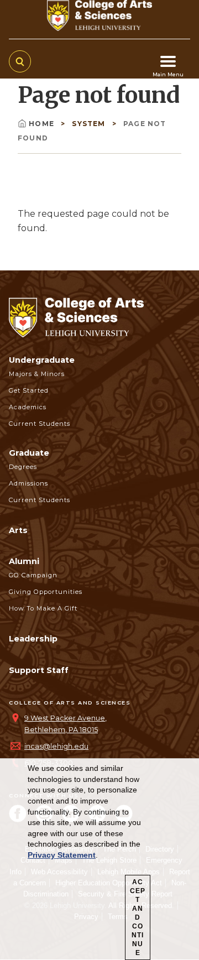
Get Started (29, 390)
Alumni (24, 561)
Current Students (39, 423)
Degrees (23, 467)
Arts (18, 530)
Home (42, 123)
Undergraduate (42, 360)
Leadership (33, 639)
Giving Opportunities (45, 592)
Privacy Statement (62, 855)
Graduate (29, 453)
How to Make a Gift (43, 608)
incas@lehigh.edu (56, 746)
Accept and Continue (137, 917)
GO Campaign (33, 575)
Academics (27, 407)
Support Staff (39, 670)
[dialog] (99, 859)
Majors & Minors (37, 374)
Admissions (28, 483)
